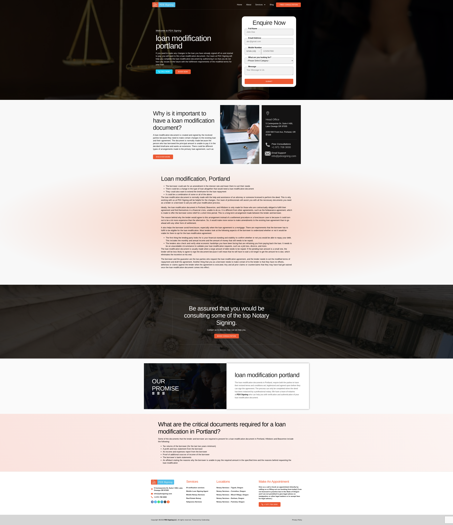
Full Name (252, 29)
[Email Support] (268, 153)
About (248, 5)
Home (239, 5)
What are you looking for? (259, 57)
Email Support (279, 153)
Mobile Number (255, 48)
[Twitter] (155, 502)
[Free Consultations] (268, 145)
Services (259, 5)
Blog (272, 5)
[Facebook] (152, 502)
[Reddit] (168, 502)
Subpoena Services (194, 502)
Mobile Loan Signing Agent (197, 491)
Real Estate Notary (193, 498)
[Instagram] (165, 502)
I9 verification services (195, 488)
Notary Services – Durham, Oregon (230, 498)
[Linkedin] (162, 502)
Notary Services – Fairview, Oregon (230, 502)
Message (252, 67)
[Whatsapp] (158, 502)
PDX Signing (242, 395)
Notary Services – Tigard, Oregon (229, 488)
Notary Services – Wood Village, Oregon (232, 495)
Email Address (254, 38)
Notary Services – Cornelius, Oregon (231, 491)
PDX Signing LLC (170, 520)
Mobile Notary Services (195, 495)
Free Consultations (281, 144)
